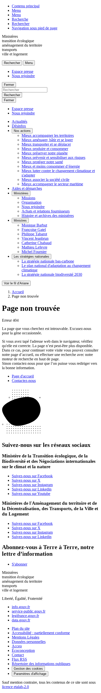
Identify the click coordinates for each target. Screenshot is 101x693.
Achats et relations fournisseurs (46, 211)
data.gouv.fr (21, 620)
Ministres (20, 220)
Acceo (17, 646)
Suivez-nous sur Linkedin (31, 489)
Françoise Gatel (34, 229)
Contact (18, 655)
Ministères (21, 193)
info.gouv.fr (21, 607)
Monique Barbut (34, 225)
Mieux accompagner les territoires (48, 135)
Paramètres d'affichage (30, 674)
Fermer (9, 85)
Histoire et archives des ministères (48, 216)
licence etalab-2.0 (15, 687)
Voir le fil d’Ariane (16, 283)
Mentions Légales (25, 637)
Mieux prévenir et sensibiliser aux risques (53, 157)
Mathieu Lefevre (34, 247)
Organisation (31, 202)
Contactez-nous (24, 380)
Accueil (18, 292)
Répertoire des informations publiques (41, 664)
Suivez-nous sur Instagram (32, 485)
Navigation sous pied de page (34, 28)
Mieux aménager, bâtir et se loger (47, 140)
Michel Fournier (34, 252)
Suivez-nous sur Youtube (31, 493)
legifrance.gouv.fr (25, 616)
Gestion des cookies (28, 668)
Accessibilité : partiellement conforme (41, 633)
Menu (16, 10)
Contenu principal (25, 6)
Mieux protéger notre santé (42, 162)
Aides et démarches (27, 188)
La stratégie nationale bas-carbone (48, 261)
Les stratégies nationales (31, 256)
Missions (28, 198)
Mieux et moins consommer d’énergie (51, 166)
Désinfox (19, 126)
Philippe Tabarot (34, 234)
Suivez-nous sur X (26, 480)
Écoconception (23, 650)
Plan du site (21, 628)
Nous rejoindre (23, 76)
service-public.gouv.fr (28, 611)
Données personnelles (29, 642)
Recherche (20, 19)
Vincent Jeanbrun (35, 238)
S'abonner (19, 564)
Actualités (19, 121)
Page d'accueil (23, 376)
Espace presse (22, 71)
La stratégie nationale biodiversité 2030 (52, 274)
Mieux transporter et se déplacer (46, 144)
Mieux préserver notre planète (45, 153)
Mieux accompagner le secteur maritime (52, 184)
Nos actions (22, 131)
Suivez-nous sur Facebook (32, 476)
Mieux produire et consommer (45, 149)
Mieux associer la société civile (45, 179)
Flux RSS (19, 659)
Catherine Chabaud (36, 243)
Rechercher (20, 24)
